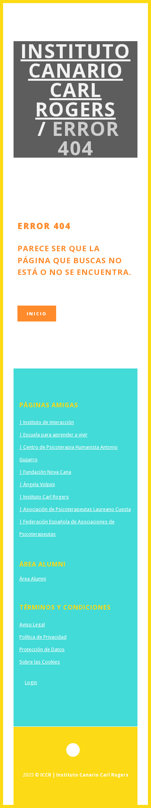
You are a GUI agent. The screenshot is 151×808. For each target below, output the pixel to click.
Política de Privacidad (43, 637)
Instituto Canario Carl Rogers (75, 80)
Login (31, 682)
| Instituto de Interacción (46, 422)
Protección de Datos (42, 649)
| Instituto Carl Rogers (44, 496)
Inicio (37, 313)
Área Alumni (32, 578)
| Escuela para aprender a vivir (53, 434)
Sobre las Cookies (39, 662)
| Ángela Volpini (37, 484)
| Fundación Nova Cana (45, 472)
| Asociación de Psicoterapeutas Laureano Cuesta (75, 509)
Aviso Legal (32, 624)
